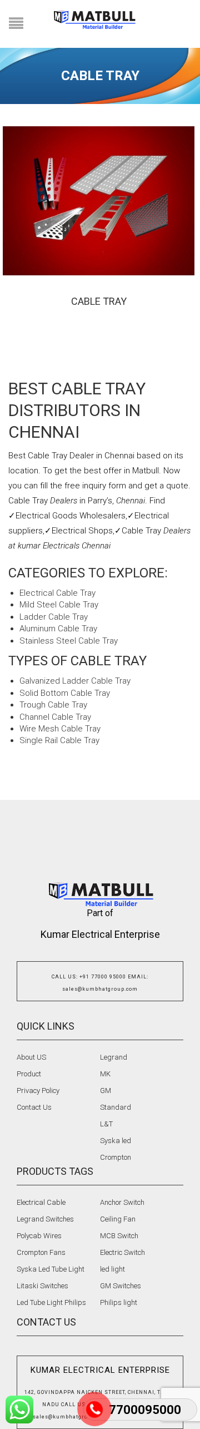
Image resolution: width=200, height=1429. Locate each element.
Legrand (113, 1057)
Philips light (118, 1302)
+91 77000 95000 (102, 977)
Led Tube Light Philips (51, 1302)
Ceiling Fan (118, 1219)
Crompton (115, 1157)
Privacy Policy (38, 1090)
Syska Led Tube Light (50, 1269)
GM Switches (120, 1286)
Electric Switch (122, 1252)
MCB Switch (119, 1236)
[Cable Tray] (98, 200)
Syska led (115, 1140)
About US (31, 1057)
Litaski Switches (42, 1286)
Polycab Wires (39, 1236)
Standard (115, 1107)
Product (29, 1074)
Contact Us (34, 1107)
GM (105, 1090)
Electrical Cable (41, 1202)
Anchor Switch (122, 1202)
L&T (106, 1124)
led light (112, 1269)
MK (105, 1074)
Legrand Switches (45, 1219)
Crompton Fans (41, 1252)
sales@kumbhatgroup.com (100, 989)
